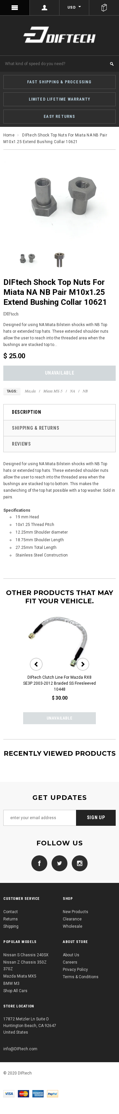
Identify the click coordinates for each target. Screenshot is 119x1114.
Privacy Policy (75, 969)
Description (26, 412)
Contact (10, 911)
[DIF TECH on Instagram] (78, 863)
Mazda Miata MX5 (19, 976)
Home (9, 135)
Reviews (21, 444)
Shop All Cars (15, 990)
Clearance (72, 919)
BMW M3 (11, 983)
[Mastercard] (23, 1093)
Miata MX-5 (52, 390)
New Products (75, 911)
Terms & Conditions (81, 977)
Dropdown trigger (45, 7)
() (104, 7)
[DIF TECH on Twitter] (57, 863)
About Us (71, 955)
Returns (10, 919)
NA (72, 390)
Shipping (11, 926)
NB (85, 390)
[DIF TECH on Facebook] (39, 863)
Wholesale (72, 926)
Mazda (30, 390)
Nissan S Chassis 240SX (26, 955)
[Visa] (9, 1093)
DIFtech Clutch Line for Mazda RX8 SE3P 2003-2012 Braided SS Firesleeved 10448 (59, 683)
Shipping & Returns (36, 428)
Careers (70, 962)
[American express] (38, 1093)
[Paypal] (52, 1093)
